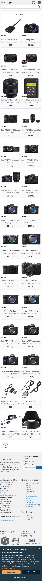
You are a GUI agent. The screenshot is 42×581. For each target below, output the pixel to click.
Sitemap (28, 509)
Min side (28, 485)
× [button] (39, 548)
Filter (21, 15)
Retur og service (31, 496)
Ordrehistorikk (30, 487)
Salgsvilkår (29, 502)
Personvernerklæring (33, 505)
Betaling (28, 498)
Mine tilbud (29, 490)
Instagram (29, 517)
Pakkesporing (30, 494)
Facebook (29, 515)
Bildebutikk (29, 507)
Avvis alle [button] (31, 572)
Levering (29, 500)
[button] (21, 577)
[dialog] (21, 563)
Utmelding (29, 464)
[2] (4, 442)
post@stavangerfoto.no (8, 495)
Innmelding (29, 461)
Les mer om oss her (7, 521)
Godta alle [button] (11, 572)
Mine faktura (30, 492)
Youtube (28, 520)
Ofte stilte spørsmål (32, 483)
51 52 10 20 (4, 491)
